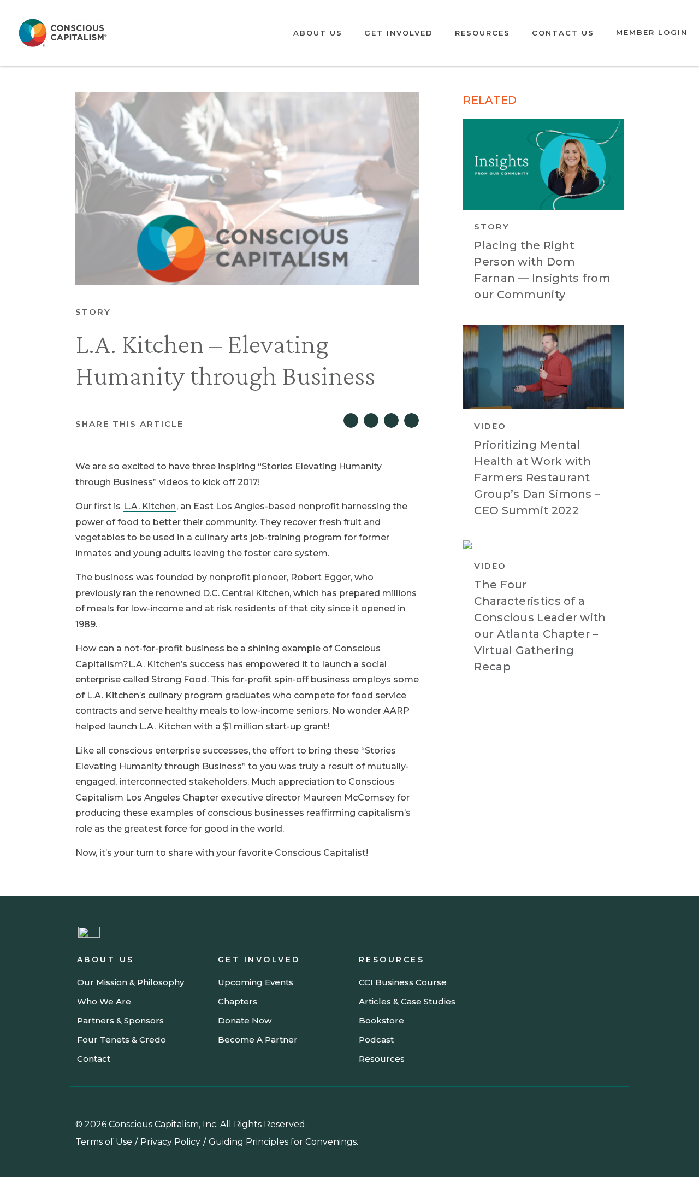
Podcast (376, 1039)
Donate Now (244, 1020)
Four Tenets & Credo (121, 1039)
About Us (317, 32)
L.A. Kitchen (149, 506)
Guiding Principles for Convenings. (283, 1142)
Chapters (237, 1001)
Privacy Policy (170, 1142)
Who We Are (104, 1001)
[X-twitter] (591, 1124)
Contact (93, 1059)
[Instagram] (566, 1124)
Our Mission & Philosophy (130, 982)
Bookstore (381, 1020)
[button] (350, 420)
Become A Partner (258, 1039)
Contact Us (563, 32)
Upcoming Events (255, 982)
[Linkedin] (517, 1124)
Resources (482, 32)
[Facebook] (615, 1124)
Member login (652, 32)
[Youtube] (542, 1124)
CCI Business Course (403, 982)
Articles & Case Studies (407, 1001)
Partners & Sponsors (120, 1020)
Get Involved (398, 32)
